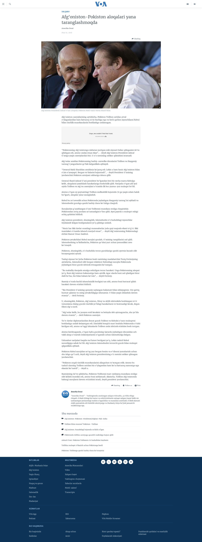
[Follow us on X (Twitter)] (108, 462)
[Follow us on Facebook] (103, 462)
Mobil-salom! (71, 488)
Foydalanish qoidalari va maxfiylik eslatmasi (153, 533)
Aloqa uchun (70, 532)
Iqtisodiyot (33, 479)
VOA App (32, 514)
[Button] (136, 38)
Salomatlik (33, 492)
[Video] (194, 4)
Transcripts (70, 492)
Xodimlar (33, 536)
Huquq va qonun (36, 483)
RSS (67, 514)
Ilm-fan (32, 497)
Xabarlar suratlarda (73, 483)
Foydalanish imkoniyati (112, 536)
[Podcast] (125, 462)
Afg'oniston (34, 470)
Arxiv (67, 536)
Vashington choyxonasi (75, 479)
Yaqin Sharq (34, 474)
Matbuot (32, 488)
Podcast (32, 519)
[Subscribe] (131, 462)
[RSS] (120, 462)
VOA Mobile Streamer (111, 519)
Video (67, 470)
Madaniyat (33, 501)
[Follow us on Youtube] (114, 462)
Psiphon (105, 514)
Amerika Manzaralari (74, 466)
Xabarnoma (70, 519)
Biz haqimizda (35, 532)
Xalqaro (66, 12)
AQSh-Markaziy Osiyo (38, 466)
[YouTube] (187, 4)
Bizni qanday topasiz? (111, 532)
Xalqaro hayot (71, 474)
